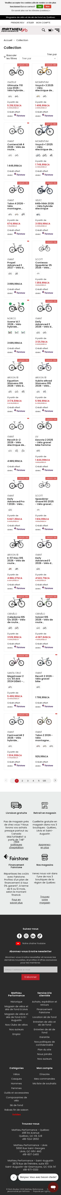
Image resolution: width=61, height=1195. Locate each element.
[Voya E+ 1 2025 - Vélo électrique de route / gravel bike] (44, 130)
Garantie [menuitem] (44, 1037)
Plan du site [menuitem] (44, 1049)
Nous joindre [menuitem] (44, 1054)
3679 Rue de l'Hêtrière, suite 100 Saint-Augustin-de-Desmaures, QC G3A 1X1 (30, 1165)
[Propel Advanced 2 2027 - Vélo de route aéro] (17, 248)
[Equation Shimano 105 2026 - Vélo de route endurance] (17, 367)
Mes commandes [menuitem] (44, 1078)
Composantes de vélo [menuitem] (16, 1099)
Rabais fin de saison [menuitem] (16, 1109)
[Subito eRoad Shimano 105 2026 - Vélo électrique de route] (44, 367)
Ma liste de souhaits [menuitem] (44, 1083)
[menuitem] (17, 22)
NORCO (11, 318)
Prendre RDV (17, 22)
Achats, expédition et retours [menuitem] (44, 1003)
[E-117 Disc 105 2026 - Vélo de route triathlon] (17, 544)
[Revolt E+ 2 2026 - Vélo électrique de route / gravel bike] (17, 426)
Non (47, 7)
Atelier (30, 22)
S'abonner (30, 977)
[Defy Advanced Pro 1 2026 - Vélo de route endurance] (17, 485)
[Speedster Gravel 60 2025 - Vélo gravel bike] (44, 485)
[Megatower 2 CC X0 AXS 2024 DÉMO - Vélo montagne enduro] (17, 662)
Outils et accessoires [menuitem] (16, 1092)
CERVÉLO (12, 613)
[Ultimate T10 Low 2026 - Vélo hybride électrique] (17, 71)
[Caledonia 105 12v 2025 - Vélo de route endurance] (17, 603)
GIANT (10, 141)
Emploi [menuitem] (16, 1034)
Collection (22, 40)
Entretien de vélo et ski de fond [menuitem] (44, 1023)
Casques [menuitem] (16, 1078)
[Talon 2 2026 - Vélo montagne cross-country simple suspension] (44, 721)
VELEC (38, 200)
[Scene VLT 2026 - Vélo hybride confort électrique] (17, 308)
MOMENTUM (41, 82)
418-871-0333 (30, 1169)
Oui (39, 7)
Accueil (8, 40)
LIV (36, 436)
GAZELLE (11, 82)
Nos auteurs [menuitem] (16, 1029)
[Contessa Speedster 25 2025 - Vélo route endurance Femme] (44, 248)
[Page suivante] (55, 780)
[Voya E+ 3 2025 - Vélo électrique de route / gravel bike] (44, 71)
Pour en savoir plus (16, 901)
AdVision (26, 1191)
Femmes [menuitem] (16, 1088)
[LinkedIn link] (33, 936)
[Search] (43, 31)
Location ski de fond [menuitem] (44, 1017)
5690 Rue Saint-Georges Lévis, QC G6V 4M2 (30, 1150)
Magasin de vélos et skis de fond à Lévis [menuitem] (16, 1008)
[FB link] (19, 936)
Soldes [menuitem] (16, 1114)
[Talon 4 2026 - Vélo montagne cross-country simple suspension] (17, 189)
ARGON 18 (12, 377)
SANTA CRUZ (14, 673)
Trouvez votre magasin (45, 899)
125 (44, 780)
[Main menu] (57, 30)
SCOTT (39, 259)
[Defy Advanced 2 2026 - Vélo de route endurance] (44, 308)
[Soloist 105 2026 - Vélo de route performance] (44, 603)
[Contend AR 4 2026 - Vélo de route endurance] (17, 130)
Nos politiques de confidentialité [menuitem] (44, 1043)
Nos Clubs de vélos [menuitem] (16, 1024)
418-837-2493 (30, 1154)
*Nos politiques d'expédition (16, 844)
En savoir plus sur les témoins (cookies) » (31, 10)
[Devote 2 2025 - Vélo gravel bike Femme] (44, 426)
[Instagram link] (26, 936)
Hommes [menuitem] (16, 1083)
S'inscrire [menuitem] (45, 1074)
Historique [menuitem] (16, 1001)
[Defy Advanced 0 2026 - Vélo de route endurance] (44, 544)
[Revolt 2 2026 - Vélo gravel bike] (44, 662)
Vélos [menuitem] (16, 1074)
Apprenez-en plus (45, 846)
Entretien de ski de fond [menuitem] (44, 1031)
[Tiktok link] (39, 936)
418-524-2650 (30, 1139)
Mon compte (43, 22)
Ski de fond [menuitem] (16, 1105)
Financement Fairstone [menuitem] (44, 1011)
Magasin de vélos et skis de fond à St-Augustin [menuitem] (16, 1017)
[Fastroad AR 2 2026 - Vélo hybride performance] (17, 721)
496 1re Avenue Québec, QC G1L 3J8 (30, 1134)
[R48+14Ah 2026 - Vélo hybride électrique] (44, 189)
